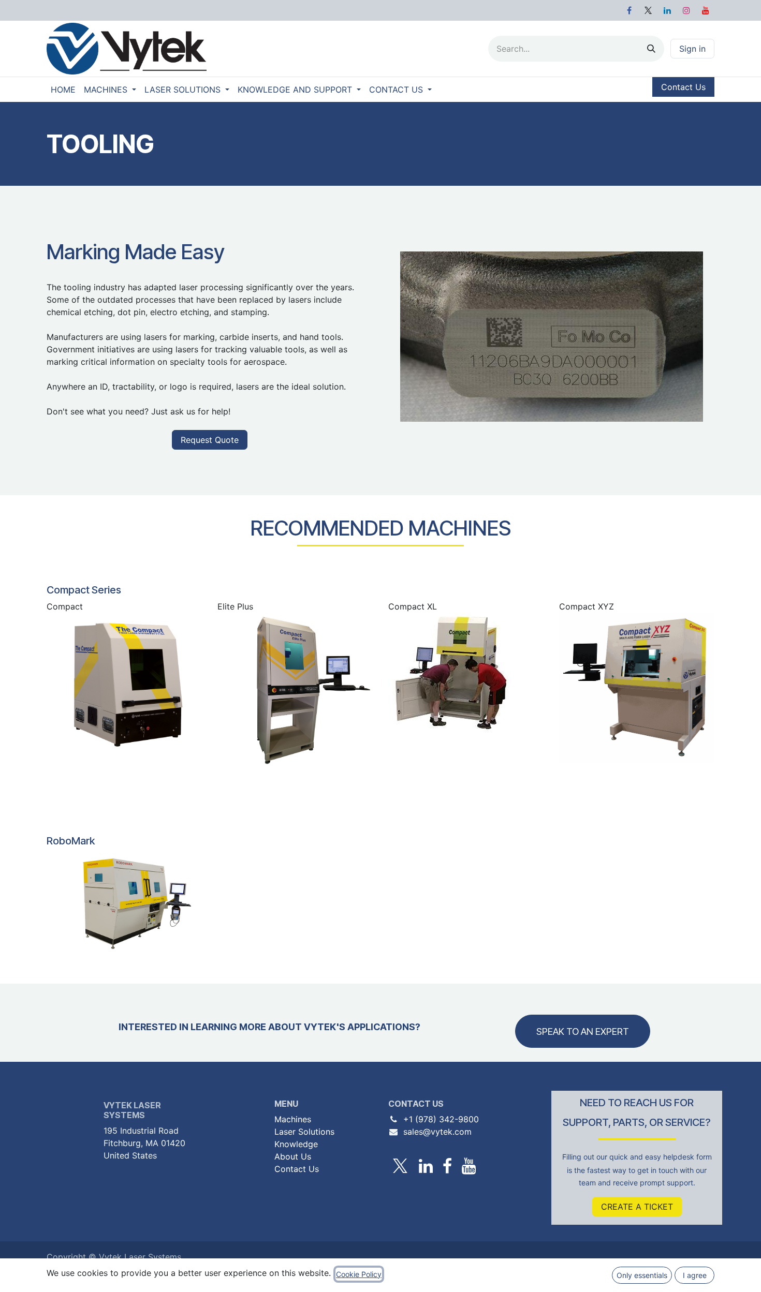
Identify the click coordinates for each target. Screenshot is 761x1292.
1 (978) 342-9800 (444, 1119)
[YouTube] (705, 10)
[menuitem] (63, 89)
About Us (292, 1156)
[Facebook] (629, 10)
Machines (292, 1119)
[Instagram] (686, 10)
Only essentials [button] (642, 1275)
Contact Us (683, 87)
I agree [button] (695, 1275)
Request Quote (210, 440)
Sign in (692, 48)
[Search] (651, 49)
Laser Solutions (304, 1131)
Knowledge (296, 1144)
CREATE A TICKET (637, 1206)
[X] (648, 10)
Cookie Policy (359, 1274)
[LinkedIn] (667, 10)
